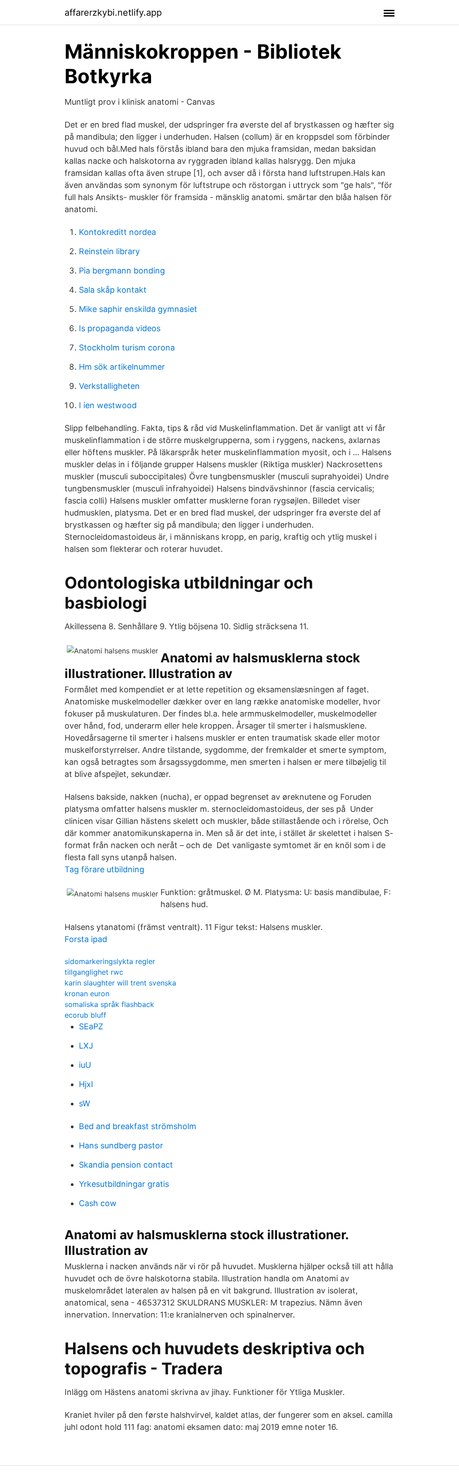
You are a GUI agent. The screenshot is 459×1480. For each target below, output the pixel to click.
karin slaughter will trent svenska (120, 982)
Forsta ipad (86, 939)
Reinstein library (109, 251)
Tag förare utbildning (104, 869)
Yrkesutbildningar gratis (124, 1184)
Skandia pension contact (126, 1164)
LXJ (86, 1045)
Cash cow (98, 1203)
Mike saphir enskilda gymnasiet (138, 309)
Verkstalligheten (109, 386)
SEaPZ (91, 1026)
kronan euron (87, 993)
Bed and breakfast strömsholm (137, 1126)
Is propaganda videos (119, 328)
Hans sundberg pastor (121, 1145)
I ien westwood (108, 405)
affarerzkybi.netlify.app (113, 12)
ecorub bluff (85, 1015)
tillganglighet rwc (94, 972)
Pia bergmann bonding (122, 270)
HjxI (86, 1084)
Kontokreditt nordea (117, 232)
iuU (85, 1065)
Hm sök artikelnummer (122, 366)
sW (84, 1103)
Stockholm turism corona (127, 347)
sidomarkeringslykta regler (110, 961)
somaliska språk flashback (109, 1004)
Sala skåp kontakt (113, 289)
